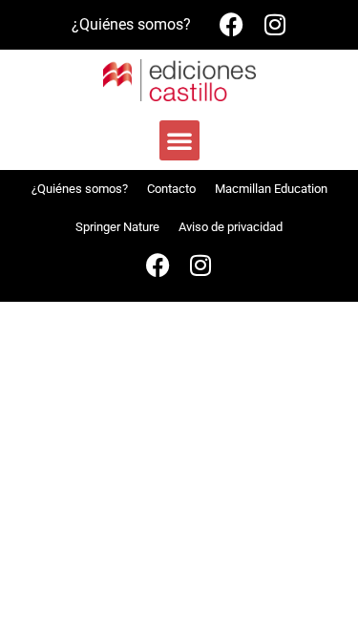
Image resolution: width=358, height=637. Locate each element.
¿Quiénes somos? (131, 24)
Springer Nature (117, 227)
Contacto (171, 188)
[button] (179, 140)
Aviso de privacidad (231, 227)
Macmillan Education (271, 188)
